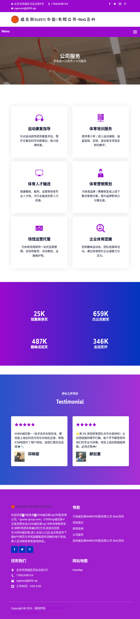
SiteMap (78, 570)
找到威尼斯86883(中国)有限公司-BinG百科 (98, 540)
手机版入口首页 (63, 61)
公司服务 (78, 534)
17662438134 (59, 3)
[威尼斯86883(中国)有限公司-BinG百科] (70, 19)
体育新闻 (78, 528)
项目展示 (78, 522)
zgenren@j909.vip (25, 8)
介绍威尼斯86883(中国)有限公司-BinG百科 (98, 516)
